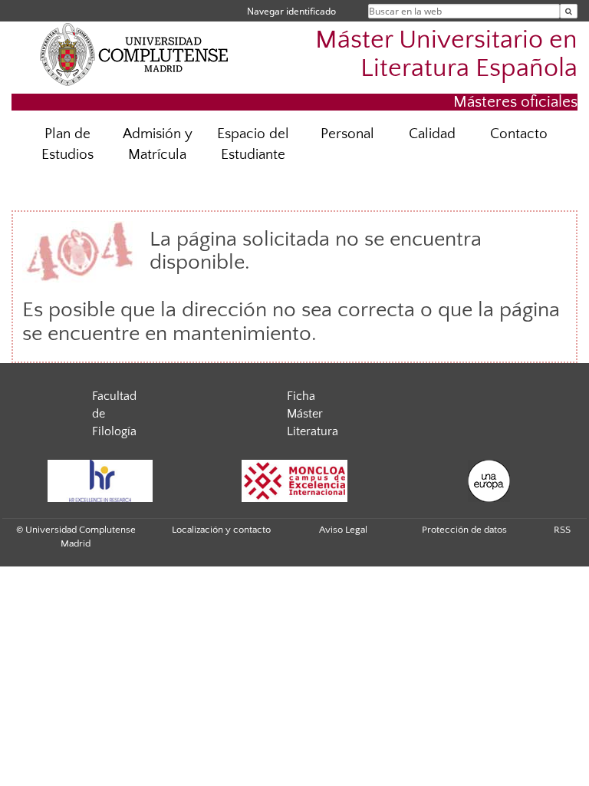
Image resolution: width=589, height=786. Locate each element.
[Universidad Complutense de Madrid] (134, 54)
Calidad (432, 134)
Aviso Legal (343, 529)
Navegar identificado (291, 11)
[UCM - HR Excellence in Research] (100, 481)
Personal (347, 134)
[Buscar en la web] (568, 11)
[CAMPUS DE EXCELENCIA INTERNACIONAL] (294, 481)
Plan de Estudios (67, 144)
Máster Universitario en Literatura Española (446, 54)
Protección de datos (464, 529)
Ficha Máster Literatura (312, 413)
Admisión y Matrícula (157, 144)
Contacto (519, 134)
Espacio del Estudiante (253, 144)
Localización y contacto (221, 529)
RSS (562, 529)
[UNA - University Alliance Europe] (489, 481)
